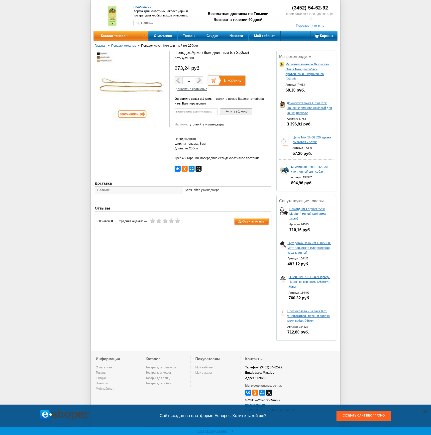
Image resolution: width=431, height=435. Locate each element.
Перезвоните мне (310, 25)
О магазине (163, 36)
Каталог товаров (114, 36)
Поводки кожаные (123, 45)
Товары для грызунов (161, 367)
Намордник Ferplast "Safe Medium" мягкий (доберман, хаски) (308, 213)
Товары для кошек (158, 372)
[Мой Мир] (192, 169)
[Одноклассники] (185, 169)
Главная (101, 45)
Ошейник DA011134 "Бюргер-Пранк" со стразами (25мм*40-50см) (310, 281)
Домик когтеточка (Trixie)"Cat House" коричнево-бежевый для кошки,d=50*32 (309, 108)
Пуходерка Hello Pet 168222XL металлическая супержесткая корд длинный (309, 247)
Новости (236, 36)
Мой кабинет (264, 36)
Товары (189, 36)
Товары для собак (158, 383)
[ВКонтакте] (178, 169)
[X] (199, 169)
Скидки (212, 36)
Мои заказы (203, 372)
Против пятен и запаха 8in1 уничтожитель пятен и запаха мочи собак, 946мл (308, 316)
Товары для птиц (158, 378)
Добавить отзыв (251, 221)
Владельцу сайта (212, 431)
